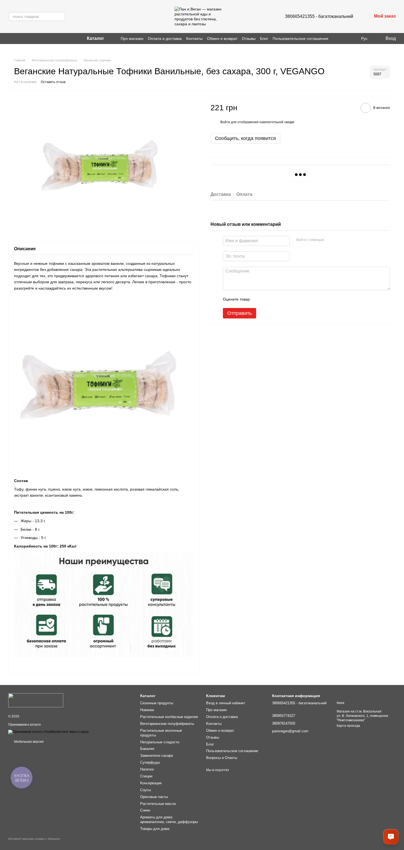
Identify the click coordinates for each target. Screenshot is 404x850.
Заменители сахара (156, 755)
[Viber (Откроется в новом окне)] (17, 38)
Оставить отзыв (53, 82)
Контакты (194, 38)
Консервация (151, 783)
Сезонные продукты (156, 703)
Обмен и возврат (222, 38)
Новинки (147, 710)
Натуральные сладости (159, 742)
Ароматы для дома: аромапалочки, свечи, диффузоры (169, 819)
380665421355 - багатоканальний (319, 16)
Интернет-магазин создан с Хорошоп (34, 838)
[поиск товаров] (60, 16)
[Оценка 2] (267, 299)
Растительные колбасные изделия (169, 717)
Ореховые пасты (154, 797)
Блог (264, 38)
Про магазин (132, 38)
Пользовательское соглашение (300, 38)
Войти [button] (225, 122)
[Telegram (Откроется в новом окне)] (23, 38)
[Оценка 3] (276, 299)
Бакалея (147, 749)
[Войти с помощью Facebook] (330, 239)
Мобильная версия (28, 742)
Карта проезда (348, 726)
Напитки (147, 769)
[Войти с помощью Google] (339, 239)
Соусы (145, 790)
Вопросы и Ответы (221, 758)
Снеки (145, 810)
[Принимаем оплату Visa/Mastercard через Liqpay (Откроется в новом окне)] (48, 732)
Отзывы (249, 38)
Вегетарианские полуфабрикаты (167, 724)
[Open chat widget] (391, 837)
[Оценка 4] (285, 299)
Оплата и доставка (165, 38)
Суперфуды (150, 762)
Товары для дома (154, 829)
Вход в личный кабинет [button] (225, 703)
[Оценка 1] (258, 299)
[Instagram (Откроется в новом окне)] (10, 38)
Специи (146, 776)
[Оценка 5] (294, 299)
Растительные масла (158, 804)
